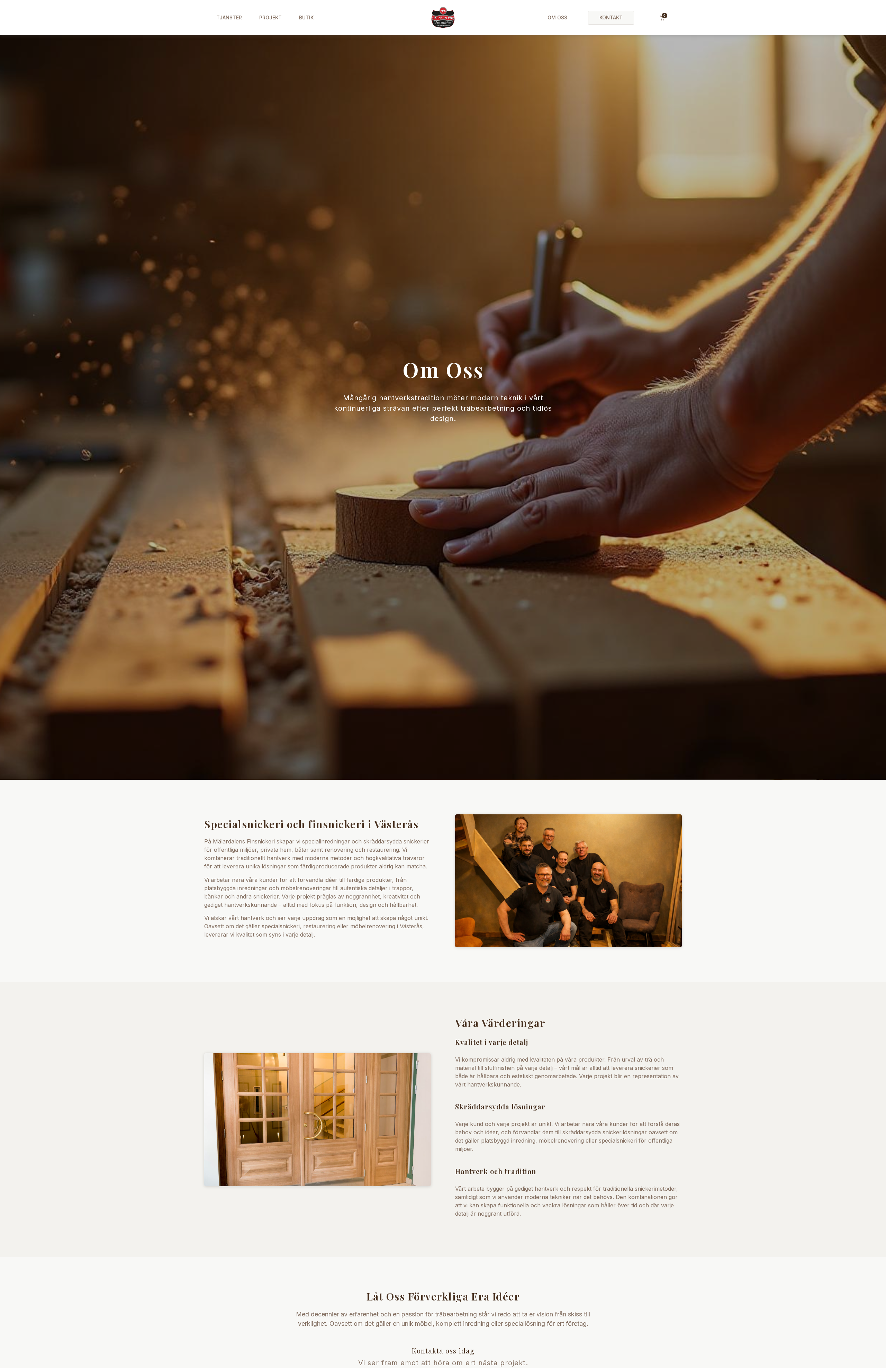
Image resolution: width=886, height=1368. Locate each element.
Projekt (270, 17)
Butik (306, 17)
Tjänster (229, 17)
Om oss (557, 17)
